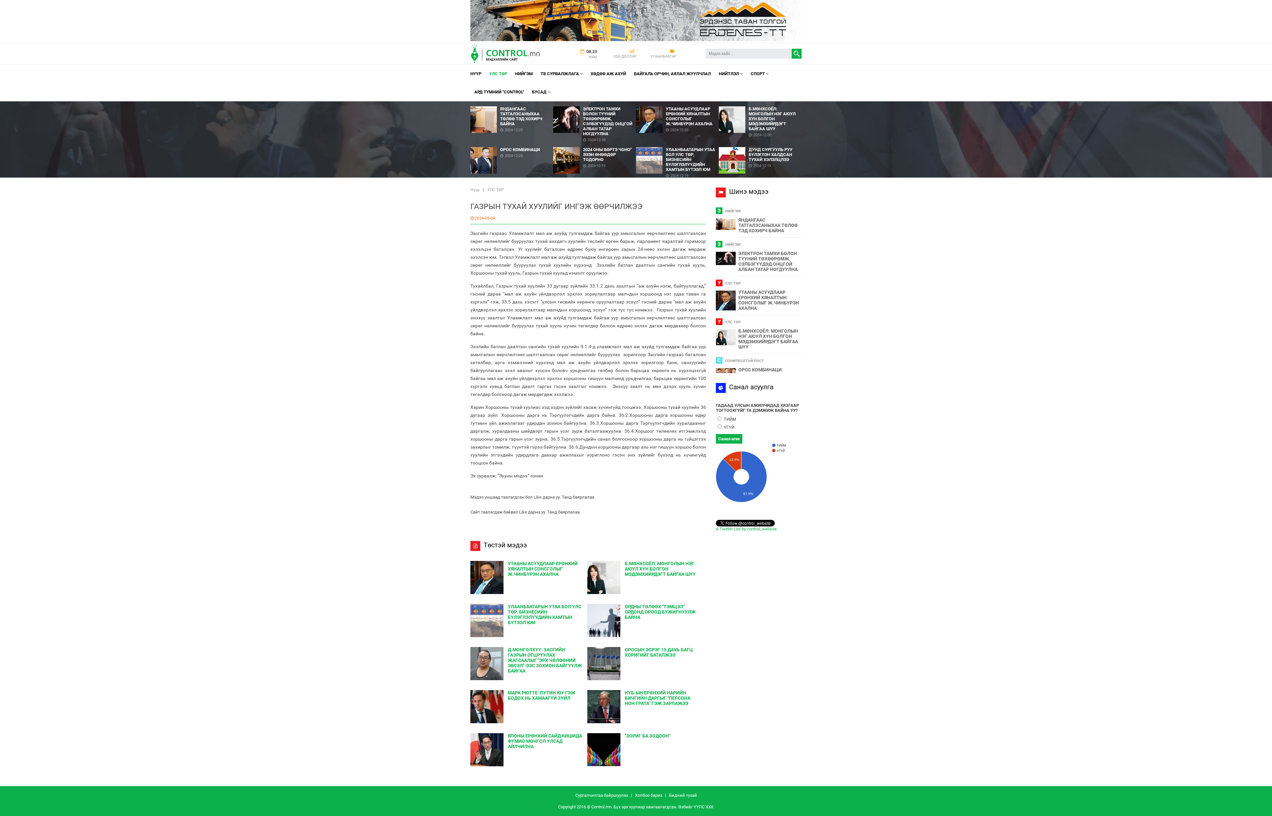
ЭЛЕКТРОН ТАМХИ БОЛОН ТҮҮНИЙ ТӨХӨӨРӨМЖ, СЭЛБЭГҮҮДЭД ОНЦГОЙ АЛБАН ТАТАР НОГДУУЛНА (768, 261)
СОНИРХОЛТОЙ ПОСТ (744, 361)
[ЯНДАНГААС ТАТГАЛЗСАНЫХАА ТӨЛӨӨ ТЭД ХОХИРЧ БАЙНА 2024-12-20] (511, 103)
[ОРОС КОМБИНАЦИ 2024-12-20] (511, 144)
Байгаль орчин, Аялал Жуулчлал (672, 73)
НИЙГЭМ (524, 73)
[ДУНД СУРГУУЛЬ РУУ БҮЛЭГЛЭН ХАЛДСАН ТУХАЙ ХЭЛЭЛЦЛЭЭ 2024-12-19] (760, 144)
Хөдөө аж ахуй (608, 73)
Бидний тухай (683, 795)
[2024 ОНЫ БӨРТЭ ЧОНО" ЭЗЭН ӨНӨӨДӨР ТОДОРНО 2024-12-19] (594, 144)
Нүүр (475, 73)
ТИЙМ (729, 419)
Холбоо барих (648, 795)
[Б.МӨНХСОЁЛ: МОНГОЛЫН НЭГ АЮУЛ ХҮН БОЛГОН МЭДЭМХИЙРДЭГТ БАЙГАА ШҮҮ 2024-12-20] (760, 103)
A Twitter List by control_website (746, 528)
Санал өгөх (729, 438)
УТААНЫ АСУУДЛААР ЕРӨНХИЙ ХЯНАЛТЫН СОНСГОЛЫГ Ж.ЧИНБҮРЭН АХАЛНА (768, 300)
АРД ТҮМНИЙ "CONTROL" (499, 91)
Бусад (540, 91)
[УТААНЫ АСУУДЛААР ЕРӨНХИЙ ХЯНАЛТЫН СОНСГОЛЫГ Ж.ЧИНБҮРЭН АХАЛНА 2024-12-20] (677, 103)
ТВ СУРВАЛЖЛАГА (560, 73)
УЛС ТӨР (498, 73)
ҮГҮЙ (728, 427)
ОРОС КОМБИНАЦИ (760, 369)
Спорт (758, 73)
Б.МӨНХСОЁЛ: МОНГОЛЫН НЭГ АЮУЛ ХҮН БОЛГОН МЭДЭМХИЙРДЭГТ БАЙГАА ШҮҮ (768, 339)
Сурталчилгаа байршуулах (601, 795)
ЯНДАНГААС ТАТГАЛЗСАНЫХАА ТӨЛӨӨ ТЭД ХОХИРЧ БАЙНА (768, 225)
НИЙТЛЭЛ (729, 73)
